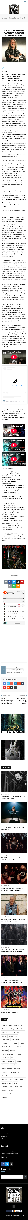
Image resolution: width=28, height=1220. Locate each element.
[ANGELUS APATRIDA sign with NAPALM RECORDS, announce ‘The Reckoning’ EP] (14, 873)
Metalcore (19, 1061)
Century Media (13, 1036)
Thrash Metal (18, 1086)
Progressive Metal (20, 1076)
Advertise (3, 1139)
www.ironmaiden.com (7, 500)
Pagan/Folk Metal (7, 1076)
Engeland (17, 667)
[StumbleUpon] (19, 683)
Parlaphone (9, 672)
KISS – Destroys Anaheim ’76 (9, 1012)
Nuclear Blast (15, 1072)
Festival (4, 1047)
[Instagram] (18, 582)
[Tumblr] (22, 683)
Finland (11, 1047)
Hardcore (5, 1050)
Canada (4, 1036)
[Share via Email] (11, 687)
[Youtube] (22, 582)
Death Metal (5, 1039)
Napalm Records (7, 1068)
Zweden (4, 1097)
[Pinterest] (4, 687)
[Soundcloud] (18, 586)
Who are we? (4, 1134)
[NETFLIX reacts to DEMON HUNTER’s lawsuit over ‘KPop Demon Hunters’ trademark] (14, 965)
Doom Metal (5, 1043)
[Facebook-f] (10, 582)
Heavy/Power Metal (11, 669)
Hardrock (12, 1050)
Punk (16, 1079)
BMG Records (10, 667)
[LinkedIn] (15, 683)
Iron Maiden (20, 669)
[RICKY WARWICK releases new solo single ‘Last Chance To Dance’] (14, 782)
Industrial (18, 1054)
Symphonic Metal (7, 1086)
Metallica (13, 1065)
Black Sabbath (6, 1032)
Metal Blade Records (8, 1061)
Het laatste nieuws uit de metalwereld (13, 18)
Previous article (7, 695)
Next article (22, 695)
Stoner (15, 1083)
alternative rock (18, 1025)
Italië (12, 1058)
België (13, 1029)
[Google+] (11, 683)
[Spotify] (14, 586)
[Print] (15, 687)
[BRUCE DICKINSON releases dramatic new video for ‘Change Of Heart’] (14, 904)
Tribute (11, 1090)
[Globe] (6, 582)
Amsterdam (5, 1029)
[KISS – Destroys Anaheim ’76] (14, 997)
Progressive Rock (7, 1079)
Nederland (17, 1068)
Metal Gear (5, 1065)
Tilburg (4, 1090)
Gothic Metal (19, 1047)
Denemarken (15, 1039)
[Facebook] (3, 1164)
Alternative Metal (7, 1025)
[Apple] (10, 586)
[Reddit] (8, 687)
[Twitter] (14, 582)
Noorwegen (5, 1072)
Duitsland (14, 1043)
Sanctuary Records (18, 672)
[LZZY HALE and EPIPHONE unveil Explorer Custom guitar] (14, 812)
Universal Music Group (8, 1094)
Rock (21, 1079)
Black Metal (20, 1029)
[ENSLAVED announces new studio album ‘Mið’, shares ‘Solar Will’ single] (14, 843)
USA (19, 1094)
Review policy (4, 1136)
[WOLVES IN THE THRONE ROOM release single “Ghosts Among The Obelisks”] (14, 935)
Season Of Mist (6, 1083)
